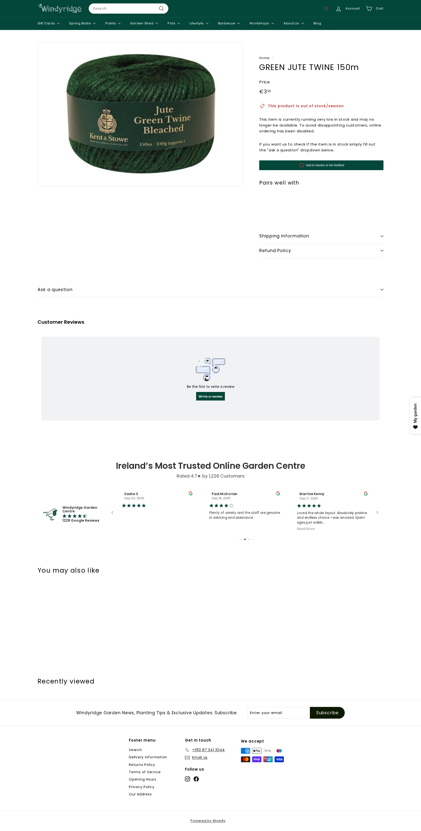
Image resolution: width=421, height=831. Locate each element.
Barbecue (227, 23)
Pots (172, 23)
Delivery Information (148, 757)
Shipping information (284, 236)
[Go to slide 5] (237, 539)
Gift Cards (47, 23)
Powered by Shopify (208, 820)
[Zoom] (140, 114)
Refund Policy (275, 250)
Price (264, 82)
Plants (111, 23)
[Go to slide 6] (241, 539)
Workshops (259, 23)
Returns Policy (142, 764)
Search (135, 749)
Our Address (140, 794)
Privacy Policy (141, 786)
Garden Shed (142, 23)
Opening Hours (142, 779)
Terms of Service (145, 772)
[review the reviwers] (190, 494)
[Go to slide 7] (245, 539)
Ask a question (55, 289)
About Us (292, 23)
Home (264, 58)
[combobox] (128, 8)
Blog (317, 23)
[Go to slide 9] (252, 539)
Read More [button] (306, 528)
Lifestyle (197, 23)
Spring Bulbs (80, 23)
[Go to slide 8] (248, 539)
